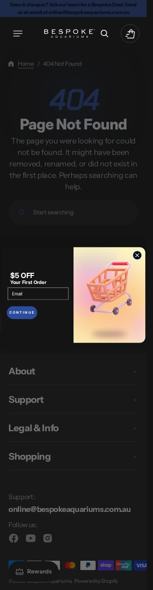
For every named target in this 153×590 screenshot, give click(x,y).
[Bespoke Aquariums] (69, 33)
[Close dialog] (137, 255)
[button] (17, 33)
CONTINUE (21, 313)
